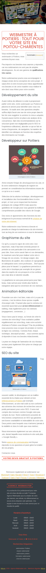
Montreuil (5, 475)
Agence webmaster (23, 4)
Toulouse (5, 478)
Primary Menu (24, 17)
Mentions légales (34, 568)
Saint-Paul (14, 478)
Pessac (24, 478)
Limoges (32, 478)
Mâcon (3, 568)
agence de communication (18, 442)
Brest (25, 475)
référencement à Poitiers (12, 401)
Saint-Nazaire (16, 475)
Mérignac (41, 478)
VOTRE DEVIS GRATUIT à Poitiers (23, 458)
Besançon (40, 475)
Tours (31, 475)
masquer (39, 55)
